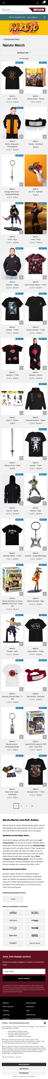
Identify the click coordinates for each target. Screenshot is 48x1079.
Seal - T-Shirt (12, 99)
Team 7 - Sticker (12, 420)
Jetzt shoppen (33, 17)
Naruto (12, 96)
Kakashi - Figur (35, 511)
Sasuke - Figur (12, 651)
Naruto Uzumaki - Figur (35, 601)
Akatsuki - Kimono (35, 375)
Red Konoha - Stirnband (35, 696)
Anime (13, 899)
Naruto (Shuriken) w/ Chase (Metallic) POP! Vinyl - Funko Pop (12, 603)
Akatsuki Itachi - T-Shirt (35, 792)
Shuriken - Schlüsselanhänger (36, 556)
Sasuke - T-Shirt (36, 465)
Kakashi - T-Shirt (12, 330)
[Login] (38, 3)
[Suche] (18, 9)
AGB (27, 1011)
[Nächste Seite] (31, 806)
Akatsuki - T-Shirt (12, 375)
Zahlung (6, 1011)
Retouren (6, 1019)
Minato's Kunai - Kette (12, 465)
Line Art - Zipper (12, 511)
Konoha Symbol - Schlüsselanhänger (12, 745)
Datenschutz (30, 1015)
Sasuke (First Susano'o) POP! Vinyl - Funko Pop (35, 745)
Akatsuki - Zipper (12, 285)
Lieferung (6, 1015)
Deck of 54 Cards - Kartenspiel (12, 793)
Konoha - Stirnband (36, 144)
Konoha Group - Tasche (35, 99)
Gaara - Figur (36, 239)
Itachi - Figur (12, 239)
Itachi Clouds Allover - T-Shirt (35, 285)
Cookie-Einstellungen (34, 1019)
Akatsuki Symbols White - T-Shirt (12, 698)
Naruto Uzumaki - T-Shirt (36, 330)
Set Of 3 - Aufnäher (36, 192)
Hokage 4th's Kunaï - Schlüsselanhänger (12, 193)
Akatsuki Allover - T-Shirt (12, 556)
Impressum (30, 1006)
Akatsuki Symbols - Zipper (35, 420)
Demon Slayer (35, 943)
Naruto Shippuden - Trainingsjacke (12, 145)
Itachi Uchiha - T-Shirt (36, 651)
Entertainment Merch (12, 39)
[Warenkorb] (43, 3)
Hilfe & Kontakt (8, 1006)
